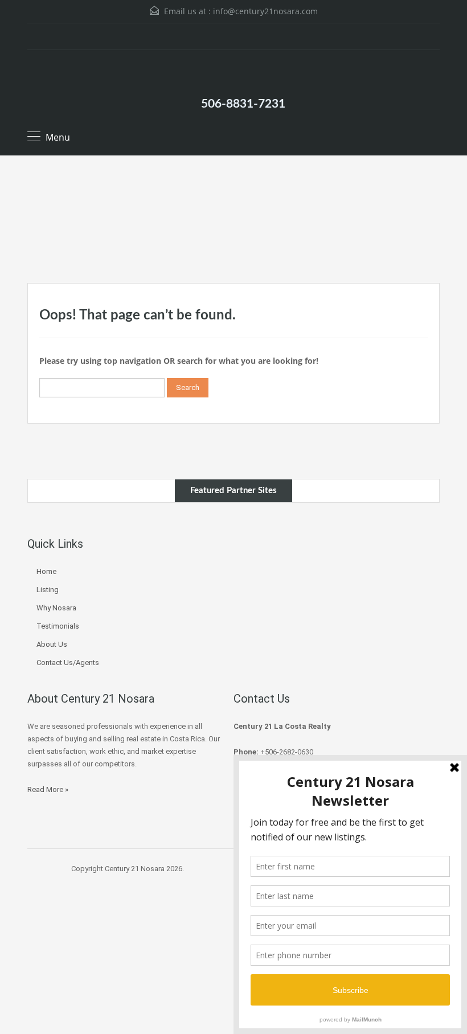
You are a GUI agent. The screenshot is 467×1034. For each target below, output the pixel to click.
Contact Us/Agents (67, 662)
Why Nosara (56, 608)
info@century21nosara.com (265, 11)
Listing (47, 589)
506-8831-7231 (243, 104)
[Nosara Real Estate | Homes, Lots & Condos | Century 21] (233, 72)
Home (46, 571)
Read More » (47, 789)
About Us (51, 644)
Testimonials (57, 626)
